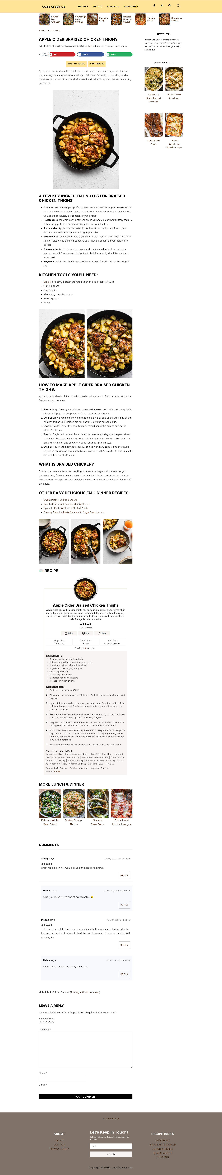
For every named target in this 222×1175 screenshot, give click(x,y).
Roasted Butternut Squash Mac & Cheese (67, 504)
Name (43, 1073)
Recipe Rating (46, 1018)
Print (70, 633)
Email (43, 1084)
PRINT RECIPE (96, 63)
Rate (103, 633)
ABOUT (97, 6)
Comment (45, 1029)
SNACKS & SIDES (162, 1153)
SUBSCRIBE (131, 6)
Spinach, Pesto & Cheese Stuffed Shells (66, 508)
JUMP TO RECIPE (76, 63)
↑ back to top (111, 1118)
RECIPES (83, 6)
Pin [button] (87, 633)
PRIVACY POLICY (59, 1149)
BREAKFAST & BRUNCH (162, 1144)
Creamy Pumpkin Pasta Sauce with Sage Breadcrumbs (74, 512)
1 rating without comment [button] (85, 992)
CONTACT (113, 6)
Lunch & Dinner (53, 30)
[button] (81, 624)
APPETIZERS (163, 1140)
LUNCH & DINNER (162, 1149)
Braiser (48, 281)
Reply (124, 875)
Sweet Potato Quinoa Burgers (60, 499)
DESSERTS (163, 1157)
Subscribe (111, 1154)
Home (41, 30)
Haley (57, 771)
